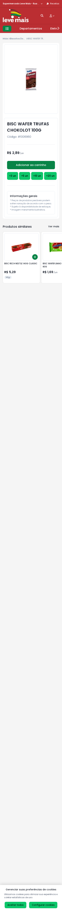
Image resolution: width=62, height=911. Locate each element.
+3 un (12, 176)
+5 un (24, 176)
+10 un (37, 176)
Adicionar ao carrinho (31, 165)
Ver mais (53, 226)
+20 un (50, 176)
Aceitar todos (15, 905)
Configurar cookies (43, 905)
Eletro (54, 29)
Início (5, 38)
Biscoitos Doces (18, 38)
